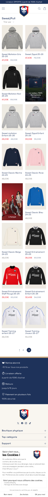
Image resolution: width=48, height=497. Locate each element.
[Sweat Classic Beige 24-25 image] (12, 236)
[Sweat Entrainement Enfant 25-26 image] (35, 275)
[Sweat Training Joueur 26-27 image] (35, 315)
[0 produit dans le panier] (44, 8)
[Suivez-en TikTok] (30, 423)
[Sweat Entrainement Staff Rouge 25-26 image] (12, 275)
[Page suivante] (29, 350)
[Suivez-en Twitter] (18, 423)
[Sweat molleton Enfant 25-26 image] (12, 117)
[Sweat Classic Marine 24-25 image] (12, 157)
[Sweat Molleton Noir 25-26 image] (12, 78)
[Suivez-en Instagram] (26, 423)
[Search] (39, 8)
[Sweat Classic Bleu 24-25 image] (35, 196)
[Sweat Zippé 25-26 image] (35, 38)
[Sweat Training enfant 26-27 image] (12, 315)
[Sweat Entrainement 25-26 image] (35, 236)
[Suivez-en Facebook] (22, 423)
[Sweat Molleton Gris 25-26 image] (12, 38)
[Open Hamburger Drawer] (3, 8)
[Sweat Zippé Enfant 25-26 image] (35, 117)
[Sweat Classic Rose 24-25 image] (35, 157)
